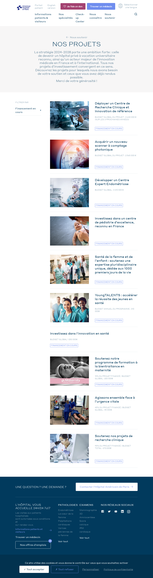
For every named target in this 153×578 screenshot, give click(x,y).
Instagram (128, 511)
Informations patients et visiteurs (29, 530)
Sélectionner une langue (131, 6)
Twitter (109, 511)
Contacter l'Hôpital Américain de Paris (104, 486)
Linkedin (122, 511)
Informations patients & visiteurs (43, 18)
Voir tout (63, 541)
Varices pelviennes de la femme (65, 532)
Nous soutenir (78, 37)
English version (51, 6)
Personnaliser (90, 569)
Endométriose (65, 510)
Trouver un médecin (101, 6)
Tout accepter (35, 569)
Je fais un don (74, 6)
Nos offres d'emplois (33, 544)
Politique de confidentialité (118, 569)
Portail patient (39, 6)
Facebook (102, 511)
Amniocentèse (87, 517)
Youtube (116, 511)
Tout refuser (66, 569)
